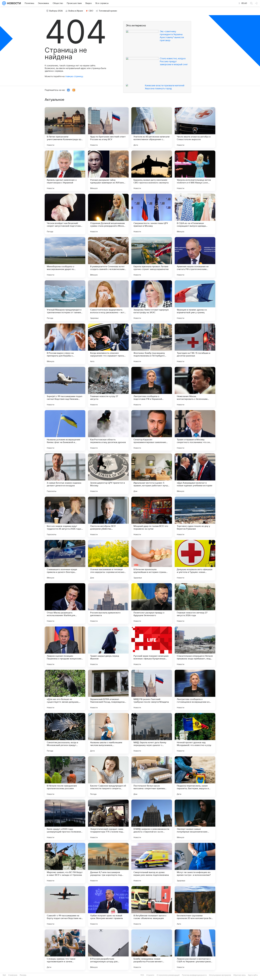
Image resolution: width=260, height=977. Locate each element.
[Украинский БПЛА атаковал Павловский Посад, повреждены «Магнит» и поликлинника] (108, 690)
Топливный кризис (108, 11)
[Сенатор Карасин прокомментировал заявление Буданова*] (151, 430)
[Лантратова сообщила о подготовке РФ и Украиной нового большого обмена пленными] (151, 387)
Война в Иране (75, 11)
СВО (91, 11)
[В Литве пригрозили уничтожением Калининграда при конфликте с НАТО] (65, 127)
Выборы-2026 (56, 11)
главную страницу (74, 76)
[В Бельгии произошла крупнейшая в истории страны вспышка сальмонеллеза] (151, 560)
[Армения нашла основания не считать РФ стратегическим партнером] (195, 257)
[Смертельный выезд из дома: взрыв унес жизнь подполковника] (151, 863)
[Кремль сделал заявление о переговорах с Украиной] (65, 171)
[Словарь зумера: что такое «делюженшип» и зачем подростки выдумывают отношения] (65, 949)
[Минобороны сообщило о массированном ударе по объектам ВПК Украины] (65, 257)
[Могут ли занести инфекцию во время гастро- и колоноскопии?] (195, 863)
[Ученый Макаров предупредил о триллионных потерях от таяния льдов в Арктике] (65, 300)
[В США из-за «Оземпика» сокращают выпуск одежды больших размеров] (195, 214)
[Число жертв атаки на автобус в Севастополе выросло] (195, 127)
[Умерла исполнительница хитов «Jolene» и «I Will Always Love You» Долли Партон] (195, 171)
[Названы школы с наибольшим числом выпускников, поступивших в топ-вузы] (108, 733)
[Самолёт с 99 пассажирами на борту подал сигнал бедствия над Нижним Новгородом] (65, 906)
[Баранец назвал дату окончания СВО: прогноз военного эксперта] (151, 171)
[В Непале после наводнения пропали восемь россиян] (65, 776)
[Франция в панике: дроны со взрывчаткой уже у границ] (195, 300)
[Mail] (4, 3)
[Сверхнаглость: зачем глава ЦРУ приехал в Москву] (151, 214)
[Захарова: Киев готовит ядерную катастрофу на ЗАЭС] (151, 300)
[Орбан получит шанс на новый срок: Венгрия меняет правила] (108, 906)
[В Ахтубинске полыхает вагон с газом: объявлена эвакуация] (151, 906)
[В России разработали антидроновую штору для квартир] (108, 949)
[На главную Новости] (13, 3)
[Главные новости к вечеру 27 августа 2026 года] (195, 603)
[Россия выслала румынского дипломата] (108, 603)
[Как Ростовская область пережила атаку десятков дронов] (108, 430)
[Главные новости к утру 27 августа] (108, 387)
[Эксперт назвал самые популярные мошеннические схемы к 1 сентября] (195, 820)
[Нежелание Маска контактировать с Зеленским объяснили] (195, 387)
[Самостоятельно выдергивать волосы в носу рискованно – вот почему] (108, 300)
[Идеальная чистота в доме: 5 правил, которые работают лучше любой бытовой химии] (151, 473)
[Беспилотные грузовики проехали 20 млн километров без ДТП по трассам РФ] (195, 906)
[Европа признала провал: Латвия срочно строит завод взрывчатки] (151, 257)
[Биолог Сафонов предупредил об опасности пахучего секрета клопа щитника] (108, 776)
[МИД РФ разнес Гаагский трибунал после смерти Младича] (151, 690)
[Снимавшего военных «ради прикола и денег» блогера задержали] (65, 560)
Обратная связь (239, 975)
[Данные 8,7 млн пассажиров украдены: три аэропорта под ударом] (108, 863)
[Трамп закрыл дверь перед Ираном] (108, 646)
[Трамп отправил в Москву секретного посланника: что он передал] (195, 430)
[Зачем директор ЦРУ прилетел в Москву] (108, 473)
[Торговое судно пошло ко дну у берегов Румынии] (195, 517)
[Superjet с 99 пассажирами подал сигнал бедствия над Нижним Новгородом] (65, 387)
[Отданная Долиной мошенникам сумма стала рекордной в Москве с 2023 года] (108, 214)
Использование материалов (220, 975)
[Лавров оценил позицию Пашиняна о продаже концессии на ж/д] (65, 646)
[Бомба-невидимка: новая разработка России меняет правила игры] (151, 949)
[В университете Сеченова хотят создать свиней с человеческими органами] (108, 257)
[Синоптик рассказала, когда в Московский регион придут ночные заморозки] (65, 733)
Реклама (23, 975)
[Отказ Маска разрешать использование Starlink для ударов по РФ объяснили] (65, 603)
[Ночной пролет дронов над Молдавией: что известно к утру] (195, 733)
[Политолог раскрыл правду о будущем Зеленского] (151, 603)
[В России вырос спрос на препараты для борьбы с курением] (65, 344)
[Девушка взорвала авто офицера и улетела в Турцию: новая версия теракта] (195, 560)
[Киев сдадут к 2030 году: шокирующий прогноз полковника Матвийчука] (65, 820)
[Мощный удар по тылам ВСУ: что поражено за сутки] (151, 517)
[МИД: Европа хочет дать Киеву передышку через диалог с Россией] (151, 733)
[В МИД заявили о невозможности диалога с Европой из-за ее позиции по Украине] (151, 820)
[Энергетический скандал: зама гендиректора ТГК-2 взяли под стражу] (108, 820)
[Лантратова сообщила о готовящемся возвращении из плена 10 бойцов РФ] (195, 690)
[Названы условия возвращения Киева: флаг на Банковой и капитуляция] (65, 430)
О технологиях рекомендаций (168, 975)
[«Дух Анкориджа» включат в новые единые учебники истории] (195, 473)
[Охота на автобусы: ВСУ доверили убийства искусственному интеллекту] (108, 517)
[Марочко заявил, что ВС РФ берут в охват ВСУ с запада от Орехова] (65, 863)
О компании (12, 975)
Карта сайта (253, 975)
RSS (142, 975)
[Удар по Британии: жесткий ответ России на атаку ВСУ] (108, 127)
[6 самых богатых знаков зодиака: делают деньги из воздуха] (65, 473)
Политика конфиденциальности (194, 975)
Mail (4, 975)
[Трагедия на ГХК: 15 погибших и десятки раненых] (195, 344)
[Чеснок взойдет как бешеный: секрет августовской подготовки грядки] (65, 214)
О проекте (150, 975)
